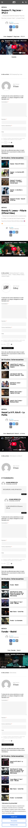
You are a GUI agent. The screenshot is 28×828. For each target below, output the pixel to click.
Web (2, 132)
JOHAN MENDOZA (12, 482)
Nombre (3, 119)
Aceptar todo (14, 816)
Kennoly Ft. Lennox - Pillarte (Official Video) (12, 274)
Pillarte (7, 276)
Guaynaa (14, 74)
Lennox (3, 276)
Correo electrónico (6, 125)
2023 (10, 74)
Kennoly (11, 273)
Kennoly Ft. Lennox (19, 273)
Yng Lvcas (19, 74)
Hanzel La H (15, 456)
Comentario (4, 102)
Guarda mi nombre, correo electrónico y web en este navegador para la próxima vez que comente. (14, 139)
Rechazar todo (14, 824)
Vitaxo (12, 22)
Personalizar (14, 820)
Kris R (20, 456)
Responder (24, 494)
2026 (10, 456)
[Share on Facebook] (10, 26)
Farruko (14, 672)
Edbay (12, 227)
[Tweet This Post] (13, 26)
